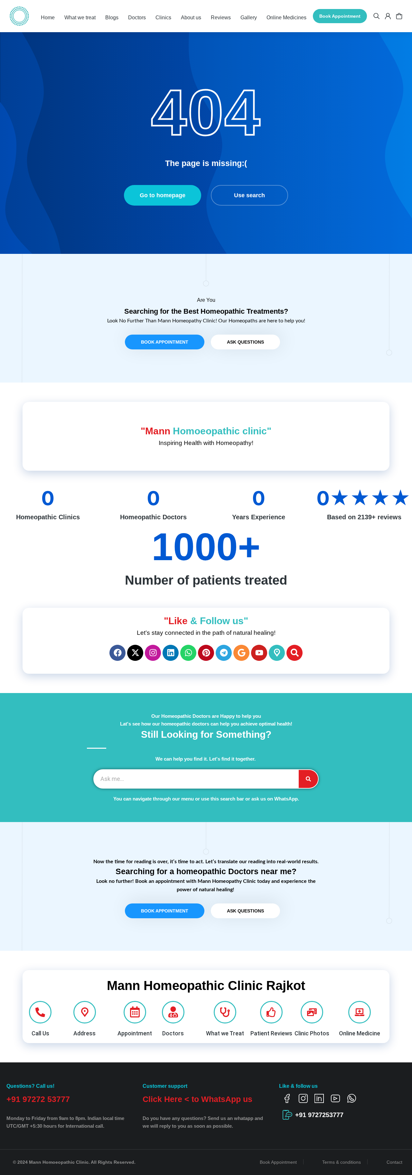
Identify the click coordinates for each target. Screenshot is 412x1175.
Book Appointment (339, 16)
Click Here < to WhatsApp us (197, 1099)
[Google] (241, 653)
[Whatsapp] (188, 653)
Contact (394, 1162)
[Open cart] (399, 16)
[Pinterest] (206, 653)
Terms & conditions (341, 1162)
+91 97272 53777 (38, 1099)
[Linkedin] (171, 653)
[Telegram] (224, 653)
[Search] (294, 653)
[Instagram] (153, 653)
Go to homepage (162, 195)
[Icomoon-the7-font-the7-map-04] (277, 653)
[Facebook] (117, 653)
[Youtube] (259, 653)
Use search (249, 195)
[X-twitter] (135, 653)
